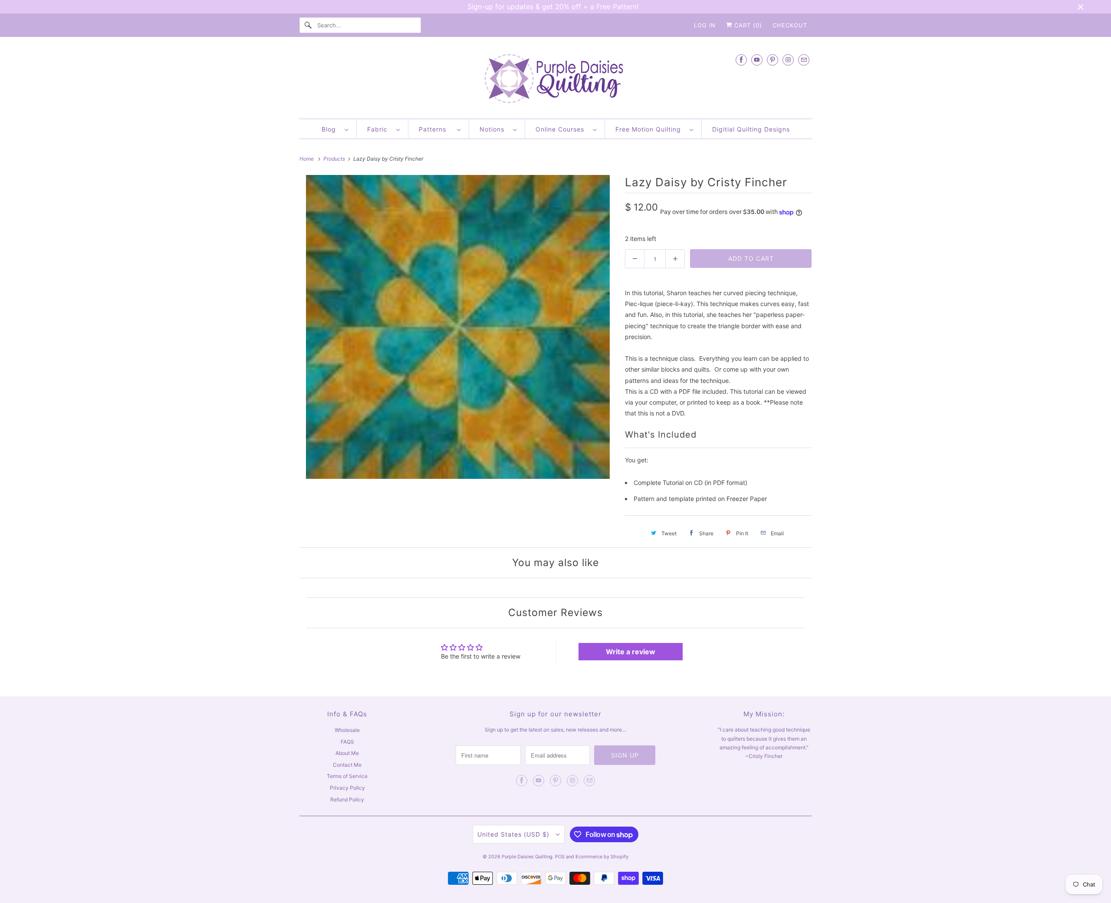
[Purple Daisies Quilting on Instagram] (788, 59)
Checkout (789, 25)
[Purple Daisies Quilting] (555, 79)
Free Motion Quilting (650, 129)
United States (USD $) (514, 834)
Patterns (436, 129)
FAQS (347, 741)
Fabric (379, 129)
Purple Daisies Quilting (527, 857)
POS (560, 857)
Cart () (747, 25)
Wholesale (347, 730)
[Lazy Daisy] (458, 327)
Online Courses (562, 129)
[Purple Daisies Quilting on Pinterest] (772, 59)
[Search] (308, 25)
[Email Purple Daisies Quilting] (803, 59)
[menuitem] (335, 128)
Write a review (630, 651)
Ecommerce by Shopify (601, 857)
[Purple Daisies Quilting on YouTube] (757, 59)
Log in (705, 25)
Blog (331, 129)
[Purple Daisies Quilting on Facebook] (741, 59)
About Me (347, 753)
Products (334, 158)
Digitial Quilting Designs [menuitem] (751, 129)
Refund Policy (347, 799)
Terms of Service (347, 776)
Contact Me (347, 764)
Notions (494, 129)
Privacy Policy (347, 787)
